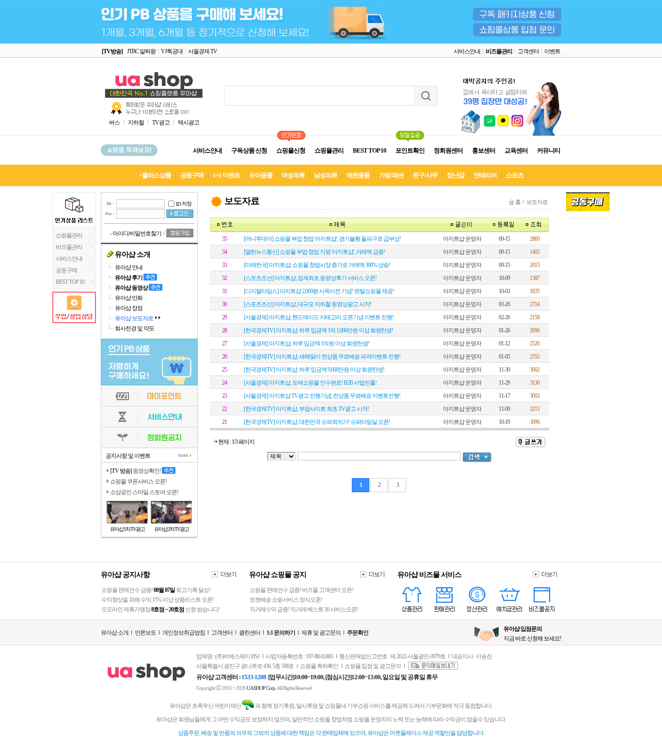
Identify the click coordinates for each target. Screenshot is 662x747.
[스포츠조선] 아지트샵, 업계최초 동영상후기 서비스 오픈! (310, 278)
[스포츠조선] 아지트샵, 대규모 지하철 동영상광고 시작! (307, 304)
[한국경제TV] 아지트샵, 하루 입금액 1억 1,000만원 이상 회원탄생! (318, 330)
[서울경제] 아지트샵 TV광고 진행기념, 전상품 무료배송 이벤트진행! (322, 395)
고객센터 (528, 51)
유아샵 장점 (128, 308)
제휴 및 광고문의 (321, 632)
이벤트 (552, 51)
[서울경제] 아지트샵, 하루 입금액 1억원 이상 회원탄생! (306, 343)
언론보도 (145, 632)
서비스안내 (467, 51)
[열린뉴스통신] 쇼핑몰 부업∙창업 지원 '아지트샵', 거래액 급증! (314, 252)
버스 (114, 122)
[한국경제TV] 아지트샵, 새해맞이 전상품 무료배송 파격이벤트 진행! (322, 356)
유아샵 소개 (114, 632)
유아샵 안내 (128, 267)
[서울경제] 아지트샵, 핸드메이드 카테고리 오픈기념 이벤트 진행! (319, 317)
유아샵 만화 (128, 298)
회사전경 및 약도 (134, 328)
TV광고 (161, 122)
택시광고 (188, 122)
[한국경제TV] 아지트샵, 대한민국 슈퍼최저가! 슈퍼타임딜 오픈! (317, 422)
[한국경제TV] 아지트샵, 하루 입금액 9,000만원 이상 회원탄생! (314, 369)
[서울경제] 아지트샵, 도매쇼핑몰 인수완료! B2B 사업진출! (310, 382)
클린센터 (249, 632)
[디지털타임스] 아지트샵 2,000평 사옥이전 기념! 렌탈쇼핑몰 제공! (319, 291)
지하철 (136, 122)
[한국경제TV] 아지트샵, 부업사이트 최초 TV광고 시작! (306, 408)
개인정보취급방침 (183, 632)
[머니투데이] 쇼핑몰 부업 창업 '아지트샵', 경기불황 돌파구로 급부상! (322, 238)
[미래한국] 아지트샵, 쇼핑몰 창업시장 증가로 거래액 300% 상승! (317, 265)
